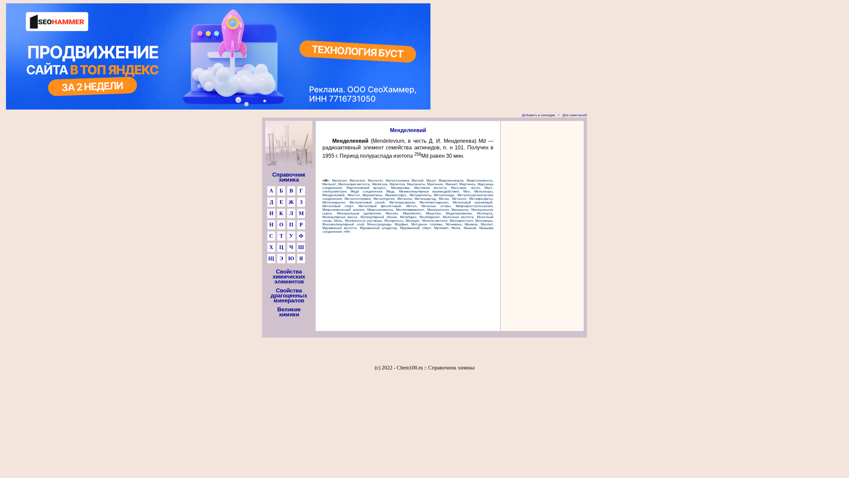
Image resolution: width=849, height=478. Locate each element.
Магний (418, 180)
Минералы (459, 209)
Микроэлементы (380, 209)
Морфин (401, 224)
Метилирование (402, 202)
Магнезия (357, 180)
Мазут (431, 180)
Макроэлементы (479, 180)
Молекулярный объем (378, 217)
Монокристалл (461, 220)
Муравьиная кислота (339, 228)
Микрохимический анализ (343, 209)
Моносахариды (379, 224)
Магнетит (375, 180)
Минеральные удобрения (359, 213)
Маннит (451, 184)
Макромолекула (451, 180)
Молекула (484, 213)
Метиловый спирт (337, 206)
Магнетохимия (397, 180)
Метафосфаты (480, 198)
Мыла (455, 228)
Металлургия (383, 198)
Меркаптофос (396, 195)
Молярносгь (393, 220)
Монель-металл (434, 220)
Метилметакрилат (434, 202)
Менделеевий (333, 195)
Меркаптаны (372, 195)
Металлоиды (444, 195)
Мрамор (471, 224)
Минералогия (438, 209)
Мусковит (441, 228)
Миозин (392, 213)
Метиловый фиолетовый (380, 206)
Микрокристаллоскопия (474, 206)
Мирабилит (412, 213)
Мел (466, 191)
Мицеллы (433, 213)
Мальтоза (397, 184)
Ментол (354, 195)
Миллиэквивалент (410, 209)
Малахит (329, 184)
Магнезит (339, 180)
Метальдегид (425, 198)
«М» (347, 231)
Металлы (404, 198)
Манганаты (416, 184)
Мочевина (454, 224)
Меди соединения (366, 191)
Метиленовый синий (367, 202)
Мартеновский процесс (366, 188)
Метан (444, 198)
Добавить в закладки (538, 115)
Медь (390, 191)
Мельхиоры (483, 191)
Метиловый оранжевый (472, 202)
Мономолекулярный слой (343, 224)
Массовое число (465, 188)
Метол (411, 206)
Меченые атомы (436, 206)
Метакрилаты (420, 195)
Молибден (408, 217)
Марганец (467, 184)
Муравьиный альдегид (378, 228)
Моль (338, 220)
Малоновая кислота (354, 184)
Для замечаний (574, 115)
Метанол (459, 198)
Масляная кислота (430, 188)
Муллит (486, 224)
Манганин (435, 184)
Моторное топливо (427, 224)
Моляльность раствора (363, 220)
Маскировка (400, 188)
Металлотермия (357, 198)
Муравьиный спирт (415, 228)
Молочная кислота (458, 217)
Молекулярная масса (339, 217)
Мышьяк (470, 228)
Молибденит (429, 217)
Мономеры (483, 220)
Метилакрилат (333, 202)
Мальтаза (379, 184)
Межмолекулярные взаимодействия (429, 191)
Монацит (413, 220)
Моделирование (459, 213)
